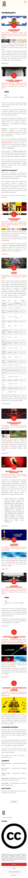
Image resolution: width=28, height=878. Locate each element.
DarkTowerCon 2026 (14, 423)
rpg (21, 35)
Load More (14, 801)
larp (6, 86)
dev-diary (19, 474)
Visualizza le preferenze (14, 871)
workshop (3, 87)
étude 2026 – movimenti (14, 80)
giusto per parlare (10, 83)
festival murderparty (20, 692)
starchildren (8, 477)
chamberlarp (12, 692)
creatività (3, 83)
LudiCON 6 (14, 544)
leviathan (3, 224)
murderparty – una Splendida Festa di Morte (14, 689)
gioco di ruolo (17, 34)
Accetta (14, 864)
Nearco (10, 51)
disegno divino (22, 32)
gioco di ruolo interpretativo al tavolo (13, 84)
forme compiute (23, 102)
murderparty (11, 86)
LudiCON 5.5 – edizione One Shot (14, 637)
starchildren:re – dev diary (14, 471)
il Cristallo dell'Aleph (6, 817)
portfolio (3, 250)
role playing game (16, 35)
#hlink (2, 159)
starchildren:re (15, 477)
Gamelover (9, 720)
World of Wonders (5, 226)
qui (14, 564)
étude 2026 (14, 586)
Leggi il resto (4, 63)
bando (20, 400)
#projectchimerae (14, 221)
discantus (20, 639)
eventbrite (13, 448)
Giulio (14, 51)
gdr (12, 34)
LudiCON (11, 560)
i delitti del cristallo (22, 223)
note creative (12, 474)
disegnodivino (4, 34)
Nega (14, 868)
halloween (3, 693)
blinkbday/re (14, 32)
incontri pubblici (5, 32)
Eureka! (9, 34)
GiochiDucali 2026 (14, 219)
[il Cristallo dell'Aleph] (4, 6)
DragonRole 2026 (14, 30)
